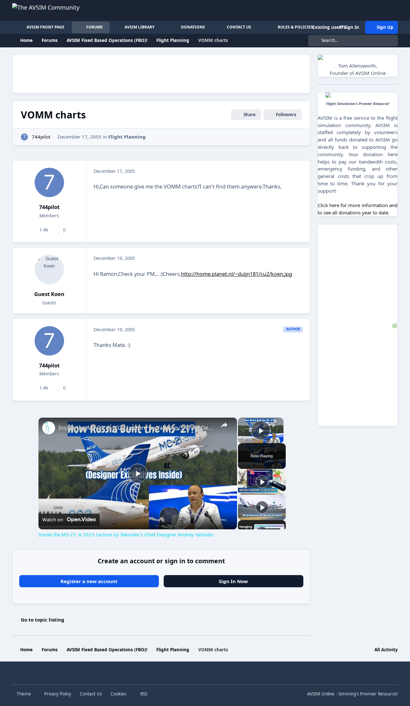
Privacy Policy (57, 694)
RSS (143, 694)
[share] (224, 425)
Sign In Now (233, 581)
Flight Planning (127, 136)
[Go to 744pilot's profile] (24, 137)
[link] (48, 427)
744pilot (41, 136)
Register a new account (89, 581)
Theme (24, 694)
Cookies (118, 694)
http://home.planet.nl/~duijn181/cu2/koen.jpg (236, 273)
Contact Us (91, 694)
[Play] (262, 481)
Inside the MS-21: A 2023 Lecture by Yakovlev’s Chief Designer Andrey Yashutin (136, 427)
